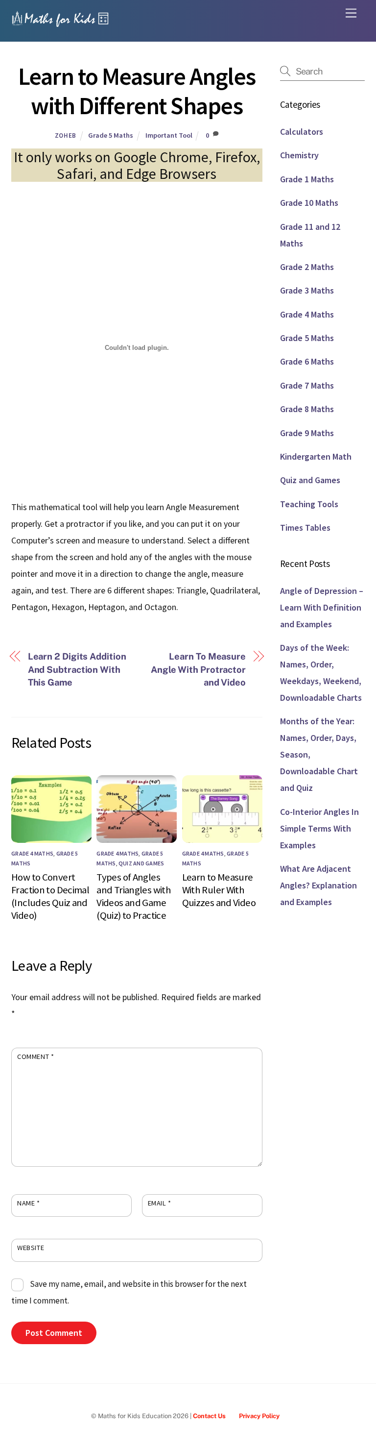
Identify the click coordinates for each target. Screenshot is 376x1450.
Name (28, 1203)
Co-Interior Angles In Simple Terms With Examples (319, 828)
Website (30, 1247)
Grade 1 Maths (307, 179)
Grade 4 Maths (32, 853)
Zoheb (65, 135)
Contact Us (209, 1416)
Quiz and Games (141, 863)
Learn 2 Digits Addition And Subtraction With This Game (77, 669)
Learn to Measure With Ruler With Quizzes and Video (219, 890)
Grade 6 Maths (307, 361)
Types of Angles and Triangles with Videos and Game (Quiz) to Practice (133, 896)
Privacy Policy (259, 1416)
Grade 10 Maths (309, 202)
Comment (35, 1056)
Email (159, 1203)
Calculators (301, 131)
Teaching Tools (309, 504)
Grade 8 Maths (307, 409)
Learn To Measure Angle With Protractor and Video (198, 669)
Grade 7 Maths (307, 385)
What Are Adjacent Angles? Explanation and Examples (318, 885)
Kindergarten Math (316, 456)
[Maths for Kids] (60, 23)
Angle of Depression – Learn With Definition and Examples (321, 607)
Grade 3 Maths (307, 290)
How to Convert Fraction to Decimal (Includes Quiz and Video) (50, 896)
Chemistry (299, 155)
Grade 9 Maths (307, 433)
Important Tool (168, 135)
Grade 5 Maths (110, 135)
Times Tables (305, 527)
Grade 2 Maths (307, 266)
